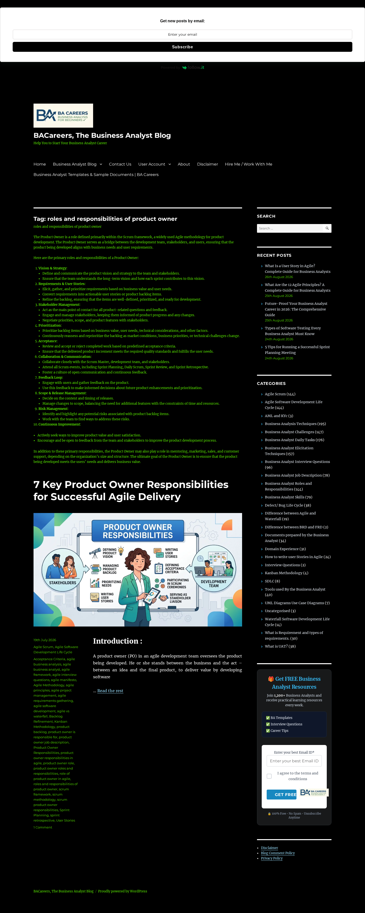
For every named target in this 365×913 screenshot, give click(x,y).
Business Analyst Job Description (293, 475)
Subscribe (182, 47)
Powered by (170, 67)
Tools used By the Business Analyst (295, 589)
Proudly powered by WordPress (122, 891)
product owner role (58, 763)
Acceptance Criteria (49, 659)
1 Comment (43, 827)
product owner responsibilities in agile (53, 758)
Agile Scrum (43, 647)
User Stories (65, 820)
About (184, 164)
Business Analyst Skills (284, 497)
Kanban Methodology (283, 573)
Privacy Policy (272, 858)
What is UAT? (276, 646)
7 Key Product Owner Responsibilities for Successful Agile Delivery (131, 490)
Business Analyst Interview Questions (297, 461)
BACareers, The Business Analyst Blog (102, 135)
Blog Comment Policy (278, 853)
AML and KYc (276, 416)
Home (40, 164)
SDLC (269, 581)
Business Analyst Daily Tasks (290, 440)
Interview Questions (282, 565)
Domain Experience (282, 549)
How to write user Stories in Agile (294, 557)
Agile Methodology (49, 685)
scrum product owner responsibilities (50, 805)
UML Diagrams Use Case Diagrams (294, 603)
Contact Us (120, 164)
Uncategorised (277, 611)
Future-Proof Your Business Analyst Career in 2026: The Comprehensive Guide (296, 309)
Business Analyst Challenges (289, 432)
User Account (151, 164)
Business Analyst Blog (75, 164)
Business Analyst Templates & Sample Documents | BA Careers (96, 174)
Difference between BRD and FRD (294, 527)
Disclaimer (207, 164)
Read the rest (110, 690)
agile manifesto (63, 680)
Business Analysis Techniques (291, 424)
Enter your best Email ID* (294, 752)
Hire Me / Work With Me (248, 164)
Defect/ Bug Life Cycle (284, 505)
